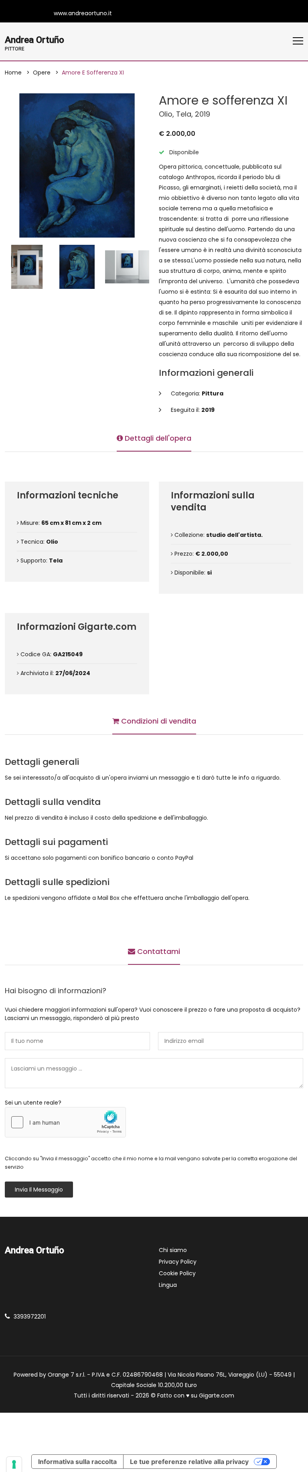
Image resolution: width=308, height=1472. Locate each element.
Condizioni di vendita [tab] (157, 721)
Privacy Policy (178, 1262)
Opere (42, 72)
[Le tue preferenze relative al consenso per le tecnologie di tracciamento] (14, 1464)
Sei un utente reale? (33, 1103)
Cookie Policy (177, 1273)
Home (13, 72)
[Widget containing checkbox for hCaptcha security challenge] (65, 1122)
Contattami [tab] (157, 951)
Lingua (168, 1285)
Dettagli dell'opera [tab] (157, 438)
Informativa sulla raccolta (77, 1462)
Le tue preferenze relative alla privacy (189, 1462)
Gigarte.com (216, 1395)
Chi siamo (173, 1250)
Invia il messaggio (39, 1190)
